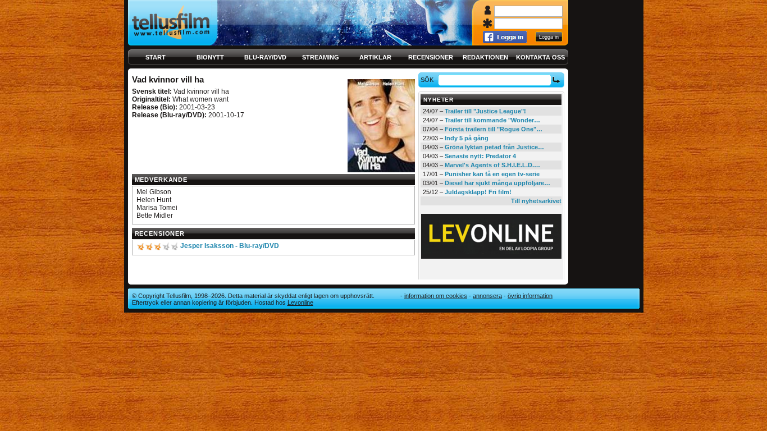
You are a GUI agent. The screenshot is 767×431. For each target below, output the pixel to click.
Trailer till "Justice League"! (485, 111)
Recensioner (430, 57)
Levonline (300, 302)
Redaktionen (485, 57)
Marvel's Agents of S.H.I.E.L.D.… (492, 165)
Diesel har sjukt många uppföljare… (497, 183)
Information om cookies (435, 295)
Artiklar (375, 57)
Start (155, 57)
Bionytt (210, 57)
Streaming (320, 57)
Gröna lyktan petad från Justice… (494, 147)
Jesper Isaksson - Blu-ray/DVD (229, 246)
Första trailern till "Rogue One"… (493, 129)
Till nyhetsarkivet (536, 201)
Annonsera (487, 295)
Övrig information (530, 295)
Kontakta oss (540, 57)
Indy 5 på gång (466, 138)
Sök (427, 79)
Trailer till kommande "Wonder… (492, 120)
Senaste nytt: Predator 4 (480, 156)
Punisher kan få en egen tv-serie (492, 174)
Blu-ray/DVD (265, 57)
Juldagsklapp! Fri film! (478, 192)
